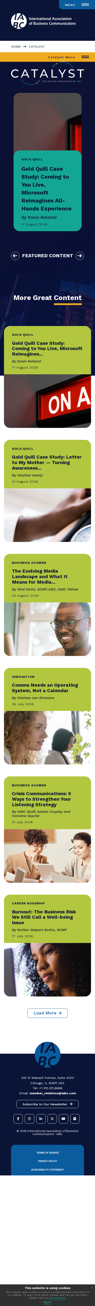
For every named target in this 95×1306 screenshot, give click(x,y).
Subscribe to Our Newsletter (45, 1104)
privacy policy (57, 1298)
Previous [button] (15, 256)
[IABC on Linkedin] (41, 1118)
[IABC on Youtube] (63, 1118)
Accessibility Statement (47, 1169)
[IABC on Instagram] (29, 1118)
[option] (47, 162)
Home (16, 46)
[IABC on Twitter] (52, 1118)
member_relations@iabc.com (53, 1093)
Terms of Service (47, 1152)
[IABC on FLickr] (75, 1118)
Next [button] (80, 256)
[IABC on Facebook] (18, 1118)
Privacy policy (47, 1161)
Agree (48, 1302)
